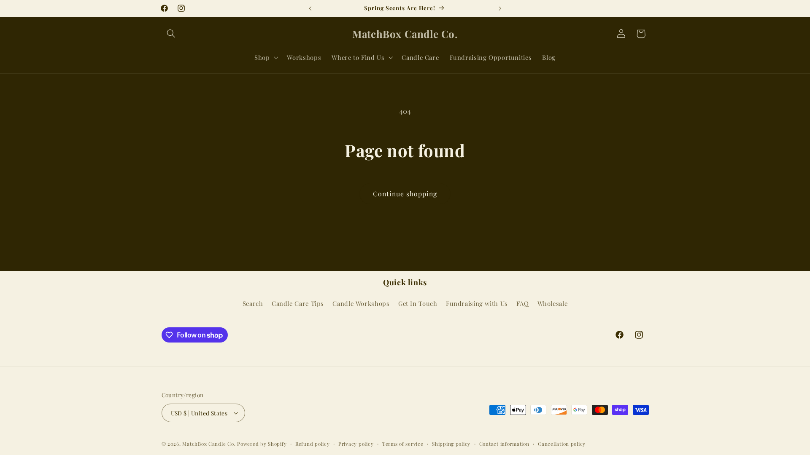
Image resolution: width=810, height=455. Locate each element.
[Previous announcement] (310, 8)
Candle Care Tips (298, 303)
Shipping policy (451, 444)
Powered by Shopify (261, 444)
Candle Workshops (360, 303)
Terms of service (403, 444)
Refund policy (312, 444)
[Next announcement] (500, 8)
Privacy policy (355, 444)
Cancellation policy (562, 444)
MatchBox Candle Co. (208, 444)
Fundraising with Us (477, 303)
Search (253, 303)
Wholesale (552, 303)
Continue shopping (405, 193)
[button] (171, 33)
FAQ (522, 303)
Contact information (504, 444)
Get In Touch (417, 303)
